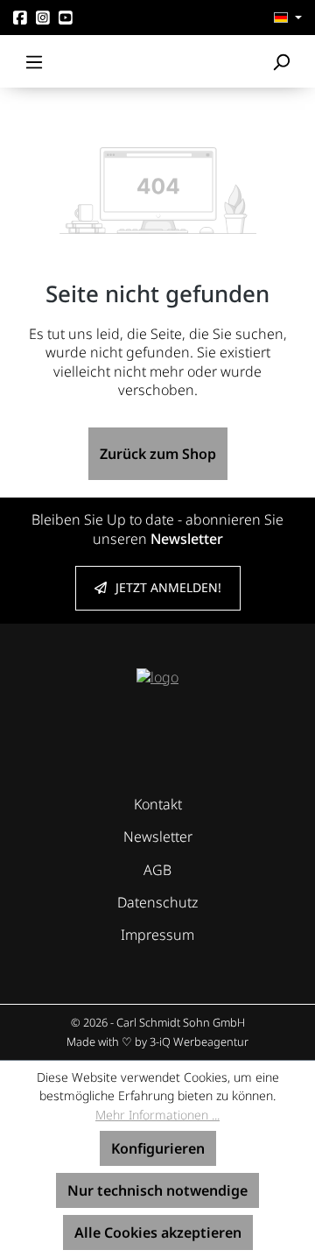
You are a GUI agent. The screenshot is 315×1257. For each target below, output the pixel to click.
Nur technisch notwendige (157, 1190)
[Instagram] (43, 17)
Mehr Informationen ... (157, 1114)
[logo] (157, 676)
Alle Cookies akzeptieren (158, 1232)
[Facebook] (20, 17)
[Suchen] (281, 61)
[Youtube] (66, 17)
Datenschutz (157, 902)
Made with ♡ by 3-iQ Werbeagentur (157, 1041)
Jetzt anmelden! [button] (168, 587)
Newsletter (157, 836)
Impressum (157, 934)
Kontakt (158, 804)
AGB (158, 869)
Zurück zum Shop (158, 453)
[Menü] (34, 61)
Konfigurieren (158, 1148)
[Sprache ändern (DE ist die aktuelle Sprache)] (288, 17)
